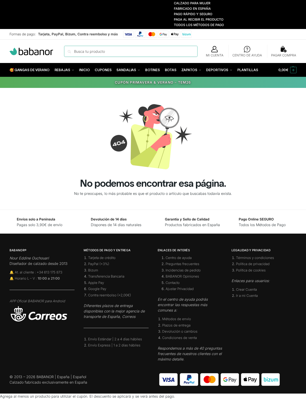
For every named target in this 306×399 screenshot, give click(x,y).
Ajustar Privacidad (180, 289)
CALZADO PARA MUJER (186, 3)
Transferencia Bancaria (106, 276)
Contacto (173, 283)
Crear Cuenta (246, 289)
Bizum (93, 270)
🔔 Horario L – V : (35, 278)
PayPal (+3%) (98, 264)
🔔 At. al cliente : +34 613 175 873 (36, 272)
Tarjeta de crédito (102, 258)
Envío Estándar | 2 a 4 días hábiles (115, 339)
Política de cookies (251, 270)
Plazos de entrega (176, 325)
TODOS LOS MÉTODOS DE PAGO (193, 25)
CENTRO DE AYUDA (247, 55)
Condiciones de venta (179, 338)
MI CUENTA (214, 55)
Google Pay (97, 289)
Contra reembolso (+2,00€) (109, 295)
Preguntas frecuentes (182, 264)
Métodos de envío (176, 319)
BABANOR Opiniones (182, 276)
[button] (287, 70)
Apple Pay (96, 283)
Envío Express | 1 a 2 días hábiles (114, 345)
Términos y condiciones (255, 258)
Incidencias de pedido (183, 270)
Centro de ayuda (179, 258)
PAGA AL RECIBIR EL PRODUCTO (193, 19)
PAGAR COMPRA (283, 55)
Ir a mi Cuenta (247, 295)
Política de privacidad (253, 264)
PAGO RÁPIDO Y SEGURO (187, 14)
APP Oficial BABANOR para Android (37, 301)
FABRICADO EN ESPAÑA (186, 8)
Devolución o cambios (180, 331)
